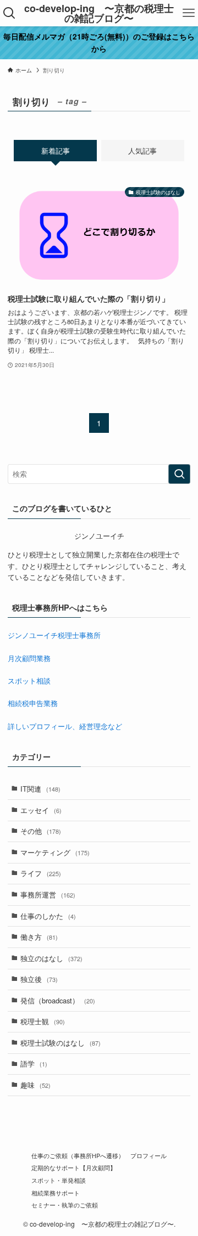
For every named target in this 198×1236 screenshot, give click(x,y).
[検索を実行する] (179, 474)
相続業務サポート (55, 1193)
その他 (40, 831)
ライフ (40, 873)
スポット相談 (29, 680)
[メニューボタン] (188, 13)
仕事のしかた (48, 916)
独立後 (39, 979)
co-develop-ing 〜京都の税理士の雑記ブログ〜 (99, 13)
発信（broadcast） (57, 1000)
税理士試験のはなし (60, 1042)
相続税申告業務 (33, 703)
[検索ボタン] (9, 13)
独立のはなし (51, 958)
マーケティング (55, 852)
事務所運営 (47, 894)
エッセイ (41, 810)
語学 (33, 1063)
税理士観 (42, 1021)
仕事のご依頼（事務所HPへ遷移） (77, 1156)
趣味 (35, 1085)
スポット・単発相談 (58, 1180)
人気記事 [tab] (142, 150)
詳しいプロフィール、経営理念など (65, 726)
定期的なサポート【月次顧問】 (73, 1168)
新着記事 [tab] (55, 150)
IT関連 (40, 788)
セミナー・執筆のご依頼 (64, 1205)
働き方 (39, 937)
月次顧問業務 (29, 658)
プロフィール (148, 1156)
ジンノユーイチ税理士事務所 (54, 635)
